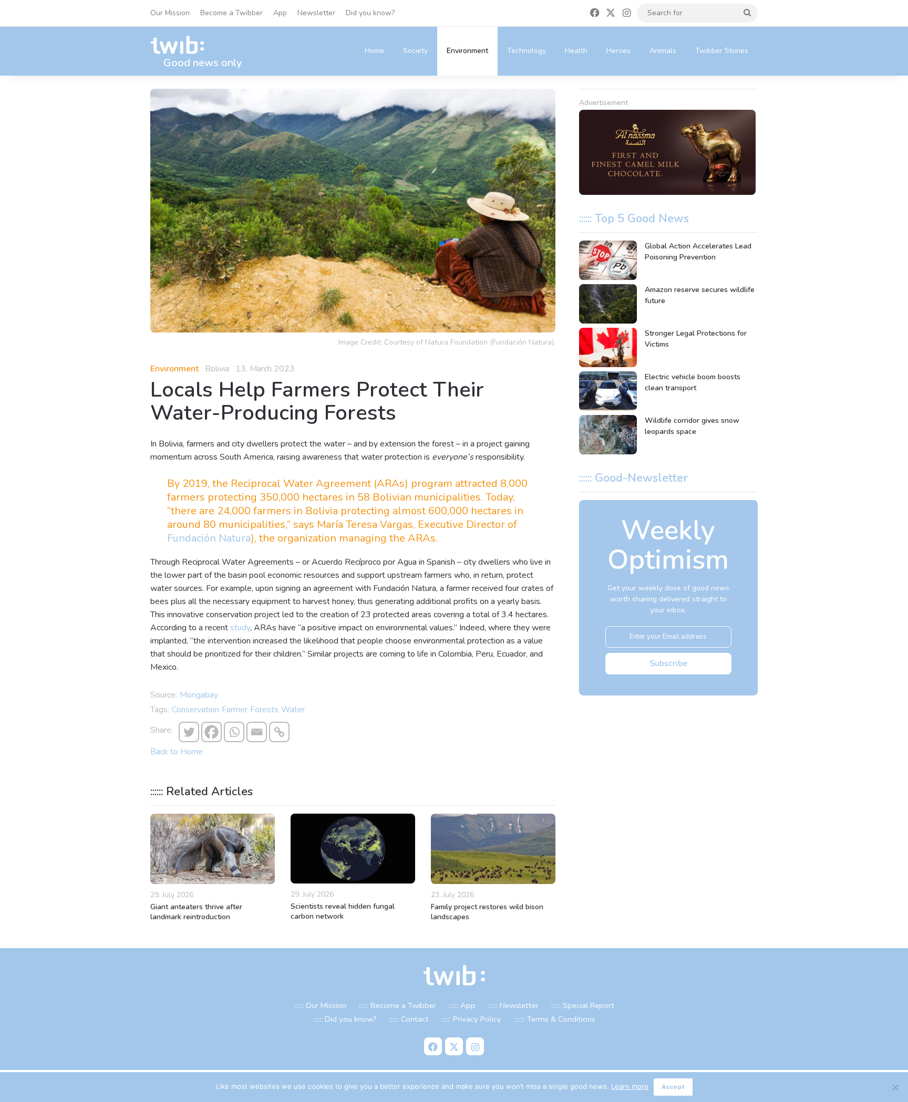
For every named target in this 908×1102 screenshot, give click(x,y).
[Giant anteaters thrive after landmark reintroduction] (212, 849)
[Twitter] (189, 732)
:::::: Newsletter (513, 1005)
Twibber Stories (721, 51)
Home (374, 51)
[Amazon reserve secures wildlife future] (608, 304)
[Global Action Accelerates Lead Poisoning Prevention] (608, 260)
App (280, 13)
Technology (526, 51)
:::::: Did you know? (345, 1019)
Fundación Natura (209, 538)
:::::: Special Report (582, 1005)
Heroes (618, 51)
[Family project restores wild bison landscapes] (493, 849)
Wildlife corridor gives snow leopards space (692, 425)
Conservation (195, 709)
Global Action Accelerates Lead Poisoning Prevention (698, 251)
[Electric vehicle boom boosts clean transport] (608, 391)
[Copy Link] (279, 732)
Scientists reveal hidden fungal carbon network (343, 911)
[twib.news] (181, 45)
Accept (673, 1086)
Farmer (234, 709)
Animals (662, 51)
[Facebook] (211, 732)
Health (576, 51)
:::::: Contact (409, 1019)
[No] (895, 1087)
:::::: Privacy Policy (471, 1019)
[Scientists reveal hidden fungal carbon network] (353, 848)
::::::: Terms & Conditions (554, 1019)
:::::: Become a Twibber (397, 1005)
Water (293, 709)
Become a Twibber (231, 13)
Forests (264, 709)
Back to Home (176, 751)
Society (415, 51)
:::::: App (462, 1005)
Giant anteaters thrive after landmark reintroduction (196, 912)
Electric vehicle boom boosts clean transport (692, 382)
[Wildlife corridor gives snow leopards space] (608, 434)
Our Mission (170, 13)
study (240, 627)
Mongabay (199, 695)
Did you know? (370, 13)
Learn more (629, 1086)
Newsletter (316, 13)
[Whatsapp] (234, 732)
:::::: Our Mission (320, 1005)
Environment (467, 51)
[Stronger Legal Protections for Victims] (608, 347)
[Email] (256, 732)
